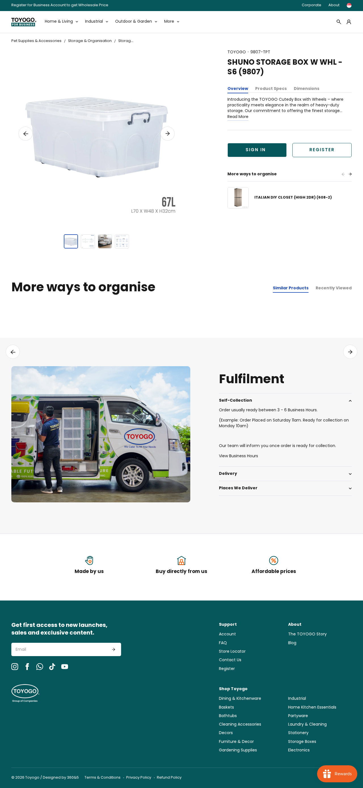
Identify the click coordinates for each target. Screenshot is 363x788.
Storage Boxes (131, 41)
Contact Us (230, 660)
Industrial (297, 699)
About (333, 5)
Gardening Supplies (238, 750)
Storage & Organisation (90, 41)
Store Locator (232, 651)
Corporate (311, 5)
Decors (226, 733)
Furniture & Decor (236, 742)
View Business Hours (238, 456)
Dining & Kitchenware (240, 699)
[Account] (349, 22)
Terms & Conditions (103, 778)
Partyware (298, 716)
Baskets (226, 707)
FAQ (223, 643)
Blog (292, 643)
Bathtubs (228, 716)
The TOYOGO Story (307, 634)
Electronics (299, 750)
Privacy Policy (138, 778)
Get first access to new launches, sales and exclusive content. (59, 629)
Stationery (298, 733)
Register (322, 150)
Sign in (256, 150)
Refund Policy (169, 778)
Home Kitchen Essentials (312, 707)
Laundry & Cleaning (307, 724)
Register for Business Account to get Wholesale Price (59, 5)
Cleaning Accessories (240, 724)
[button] (25, 134)
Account (227, 634)
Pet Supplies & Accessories (36, 41)
